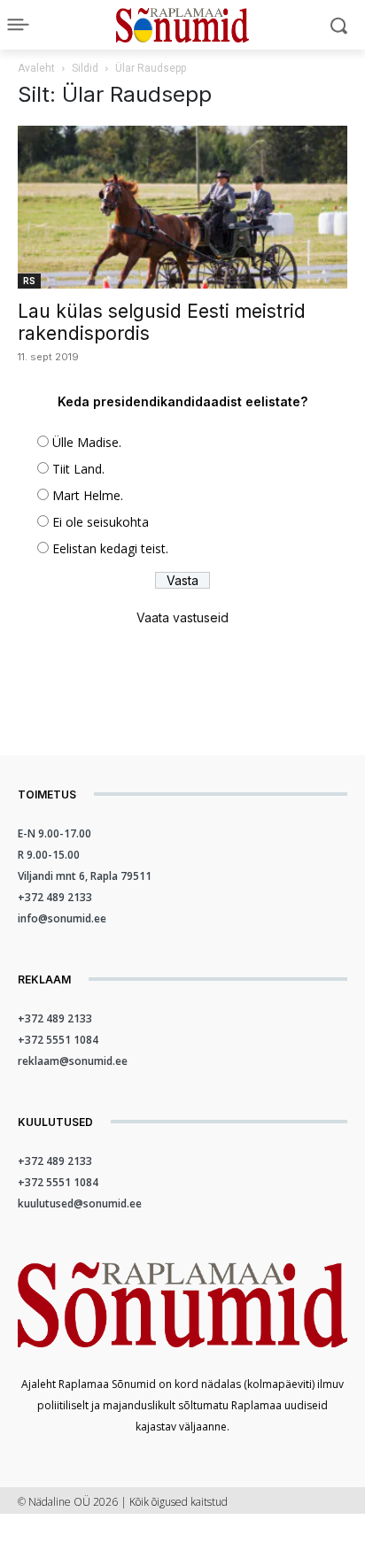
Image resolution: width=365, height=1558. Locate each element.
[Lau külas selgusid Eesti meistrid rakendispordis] (182, 207)
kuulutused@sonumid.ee (80, 1203)
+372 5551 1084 (58, 1039)
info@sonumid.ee (62, 918)
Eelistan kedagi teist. (110, 548)
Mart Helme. (87, 495)
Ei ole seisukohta (100, 521)
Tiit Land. (78, 468)
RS (29, 280)
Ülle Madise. (86, 442)
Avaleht (36, 68)
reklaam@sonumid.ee (73, 1060)
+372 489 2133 (55, 897)
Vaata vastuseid (182, 617)
